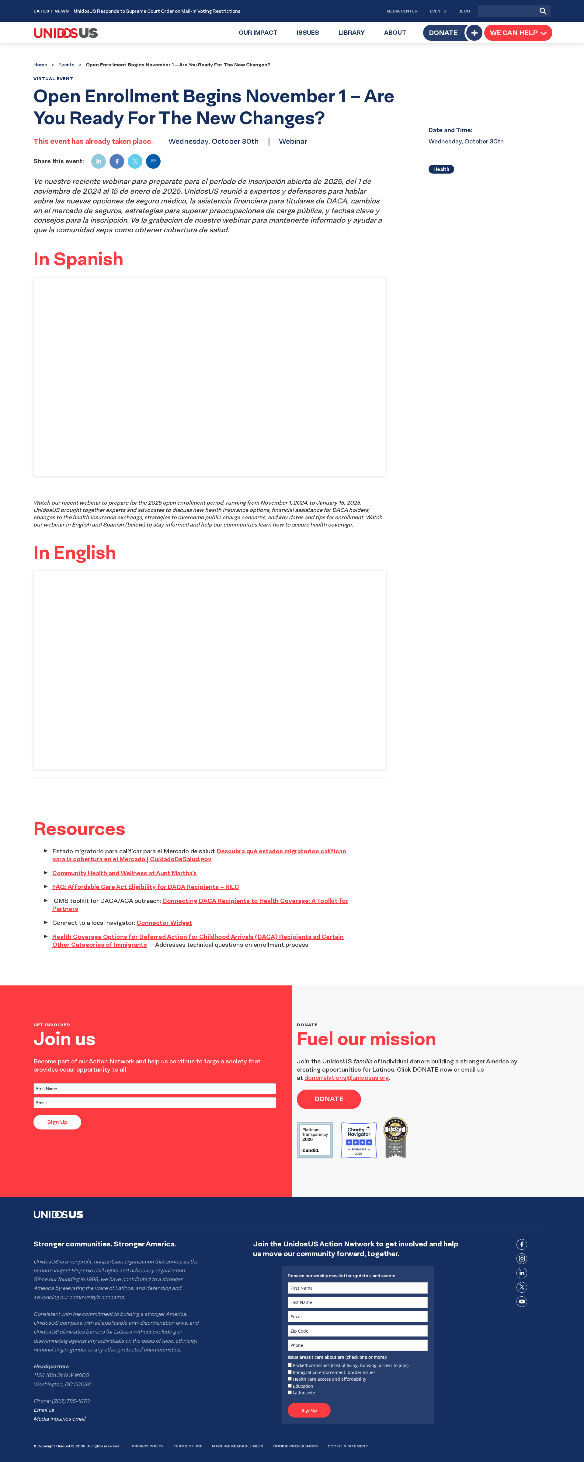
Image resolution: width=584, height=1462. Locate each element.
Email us (43, 1410)
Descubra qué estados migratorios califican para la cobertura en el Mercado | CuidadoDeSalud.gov (199, 855)
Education (303, 1386)
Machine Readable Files (237, 1446)
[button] (518, 33)
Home (40, 65)
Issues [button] (313, 36)
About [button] (400, 36)
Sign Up (57, 1122)
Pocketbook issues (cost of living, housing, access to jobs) (350, 1365)
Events (438, 11)
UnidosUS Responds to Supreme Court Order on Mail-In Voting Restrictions (157, 11)
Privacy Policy (148, 1446)
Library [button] (356, 36)
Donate (443, 32)
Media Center (402, 11)
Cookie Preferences (295, 1446)
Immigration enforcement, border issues (334, 1372)
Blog (464, 11)
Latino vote (304, 1393)
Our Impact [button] (263, 36)
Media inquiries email (59, 1418)
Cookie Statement (348, 1446)
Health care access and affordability (329, 1379)
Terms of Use (187, 1446)
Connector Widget (164, 922)
